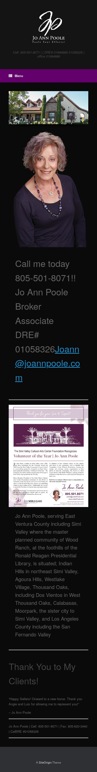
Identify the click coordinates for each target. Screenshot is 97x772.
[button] (14, 108)
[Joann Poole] (48, 27)
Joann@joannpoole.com (47, 362)
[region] (48, 109)
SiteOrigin (45, 762)
